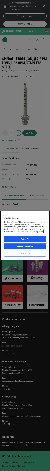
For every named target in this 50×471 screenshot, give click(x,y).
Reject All (25, 239)
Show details (25, 253)
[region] (25, 235)
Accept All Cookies (25, 246)
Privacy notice (37, 231)
